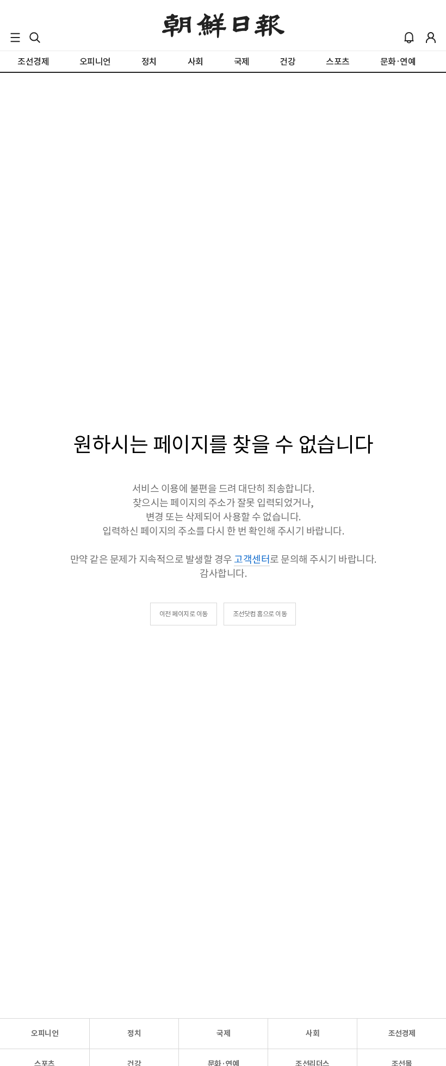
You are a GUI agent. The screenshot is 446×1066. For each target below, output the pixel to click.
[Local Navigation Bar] (15, 37)
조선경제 (402, 1033)
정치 (134, 1033)
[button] (15, 37)
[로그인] (430, 37)
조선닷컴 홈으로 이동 (260, 614)
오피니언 (44, 1033)
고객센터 (252, 559)
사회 (312, 1033)
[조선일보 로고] (223, 25)
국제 (223, 1033)
